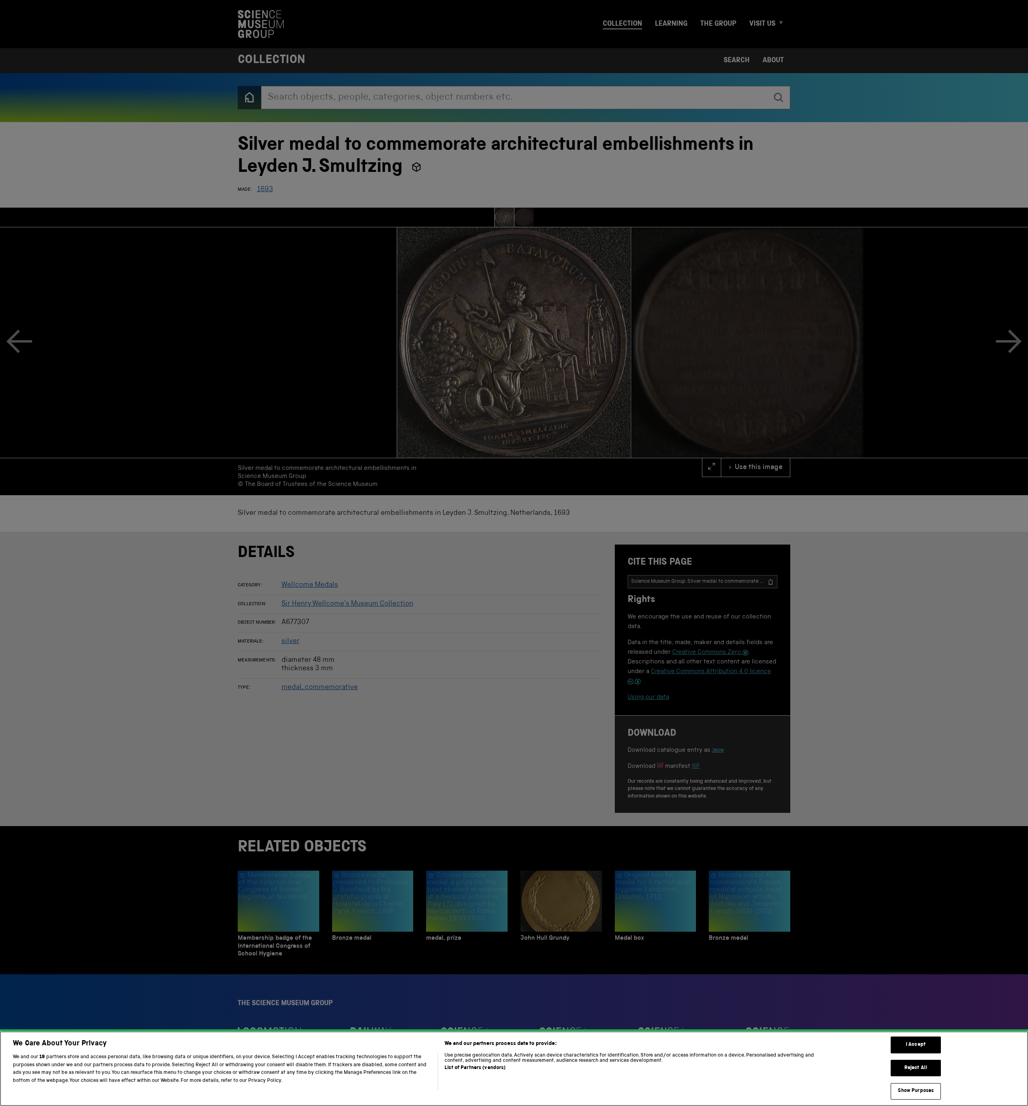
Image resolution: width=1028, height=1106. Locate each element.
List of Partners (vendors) (475, 1068)
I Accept (916, 1044)
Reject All (915, 1068)
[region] (514, 1068)
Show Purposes (916, 1091)
